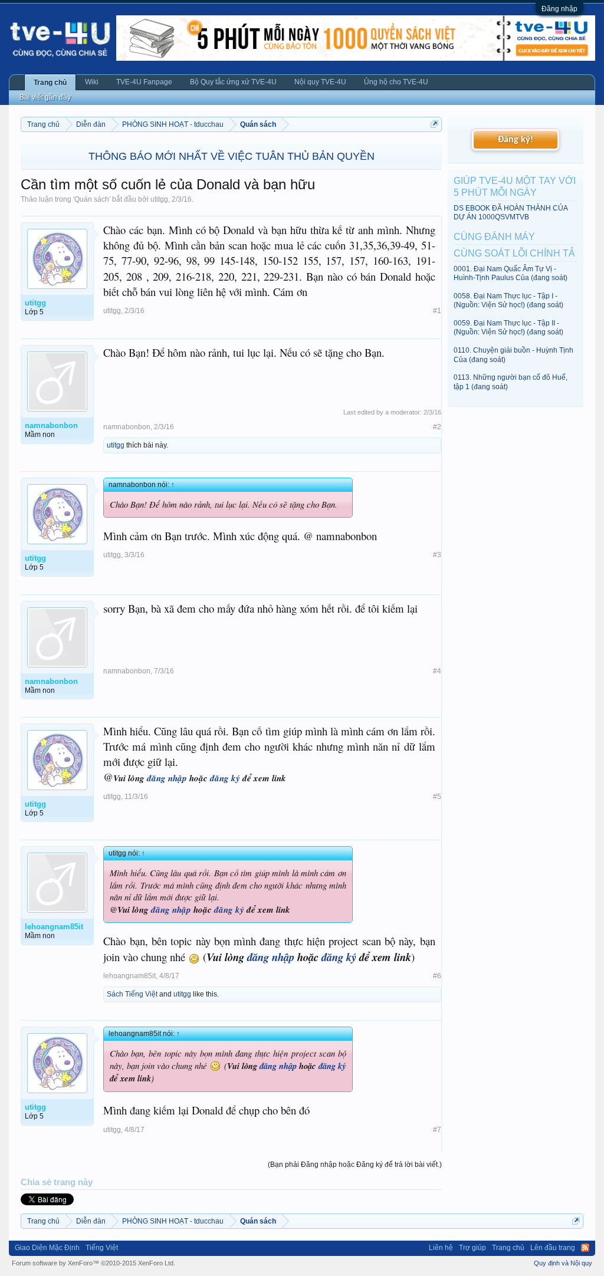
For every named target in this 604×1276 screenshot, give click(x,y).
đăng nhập (167, 778)
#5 (437, 796)
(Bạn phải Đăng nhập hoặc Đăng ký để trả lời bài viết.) (355, 1164)
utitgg (159, 199)
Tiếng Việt (102, 1248)
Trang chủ (50, 82)
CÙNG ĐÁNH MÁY (494, 237)
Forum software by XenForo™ (93, 1263)
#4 (437, 671)
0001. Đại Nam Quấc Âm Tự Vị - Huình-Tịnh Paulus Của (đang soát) (510, 273)
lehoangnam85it (129, 976)
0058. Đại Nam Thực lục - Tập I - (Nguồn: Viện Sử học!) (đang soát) (508, 300)
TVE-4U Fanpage (144, 82)
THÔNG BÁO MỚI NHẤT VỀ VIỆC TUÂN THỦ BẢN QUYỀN (231, 156)
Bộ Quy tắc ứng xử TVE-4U (233, 82)
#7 (437, 1130)
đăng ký (225, 778)
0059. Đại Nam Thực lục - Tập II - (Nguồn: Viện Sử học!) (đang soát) (508, 327)
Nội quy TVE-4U (320, 82)
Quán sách (91, 199)
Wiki (92, 82)
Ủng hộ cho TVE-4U (396, 82)
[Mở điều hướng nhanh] (434, 124)
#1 (437, 311)
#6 (437, 976)
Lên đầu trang (552, 1248)
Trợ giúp (472, 1248)
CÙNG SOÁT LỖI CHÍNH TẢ (514, 253)
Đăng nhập (559, 9)
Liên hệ (441, 1248)
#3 (437, 555)
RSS (585, 1248)
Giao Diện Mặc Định (47, 1248)
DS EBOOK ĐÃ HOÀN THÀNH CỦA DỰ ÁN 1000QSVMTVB (510, 212)
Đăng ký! (515, 139)
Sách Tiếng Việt (132, 994)
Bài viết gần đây (45, 97)
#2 (437, 427)
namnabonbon (126, 427)
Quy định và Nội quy (563, 1263)
